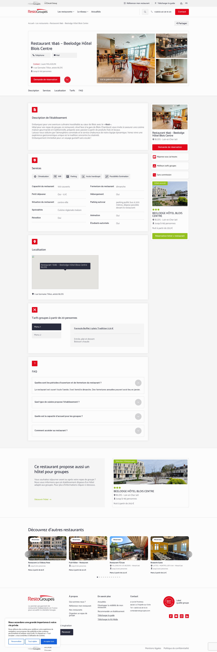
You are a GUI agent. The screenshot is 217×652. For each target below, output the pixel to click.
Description (33, 91)
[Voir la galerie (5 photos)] (126, 58)
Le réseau (81, 12)
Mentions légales (153, 648)
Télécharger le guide (166, 3)
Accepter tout (49, 641)
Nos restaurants (75, 610)
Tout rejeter (32, 641)
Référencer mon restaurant (138, 3)
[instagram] (181, 616)
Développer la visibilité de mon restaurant (110, 606)
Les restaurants (65, 12)
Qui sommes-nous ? (77, 602)
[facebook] (171, 616)
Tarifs (72, 91)
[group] (47, 548)
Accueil (31, 23)
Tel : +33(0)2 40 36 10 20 (138, 607)
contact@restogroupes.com (140, 610)
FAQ (81, 91)
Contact (182, 12)
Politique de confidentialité (176, 648)
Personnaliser (16, 641)
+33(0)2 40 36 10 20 (162, 12)
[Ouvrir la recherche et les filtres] (145, 12)
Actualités (96, 12)
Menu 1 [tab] (37, 327)
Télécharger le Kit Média (108, 620)
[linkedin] (187, 616)
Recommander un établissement (111, 611)
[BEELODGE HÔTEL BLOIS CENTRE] (170, 210)
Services (47, 91)
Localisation (60, 91)
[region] (32, 632)
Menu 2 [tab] (37, 335)
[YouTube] (176, 616)
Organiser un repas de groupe (78, 615)
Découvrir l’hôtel (41, 499)
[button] (47, 558)
